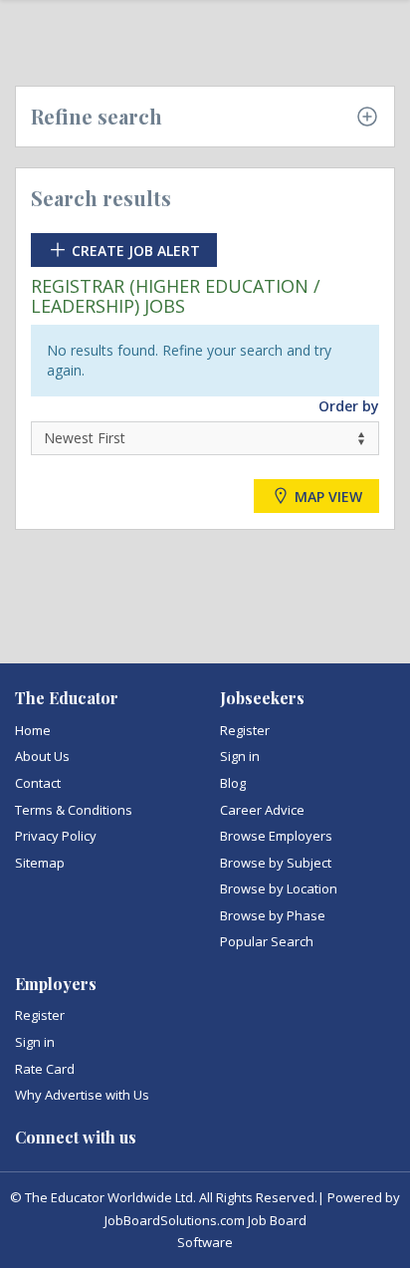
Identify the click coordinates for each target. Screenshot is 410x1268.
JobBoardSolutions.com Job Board (205, 1220)
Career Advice (262, 810)
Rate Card (45, 1069)
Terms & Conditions (73, 810)
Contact (38, 783)
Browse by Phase (272, 915)
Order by (348, 405)
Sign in (240, 756)
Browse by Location (278, 888)
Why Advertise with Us (82, 1095)
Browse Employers (276, 836)
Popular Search (266, 941)
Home (33, 730)
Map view (326, 495)
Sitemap (40, 863)
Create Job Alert (134, 250)
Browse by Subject (275, 863)
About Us (42, 756)
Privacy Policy (56, 836)
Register (245, 730)
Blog (233, 783)
